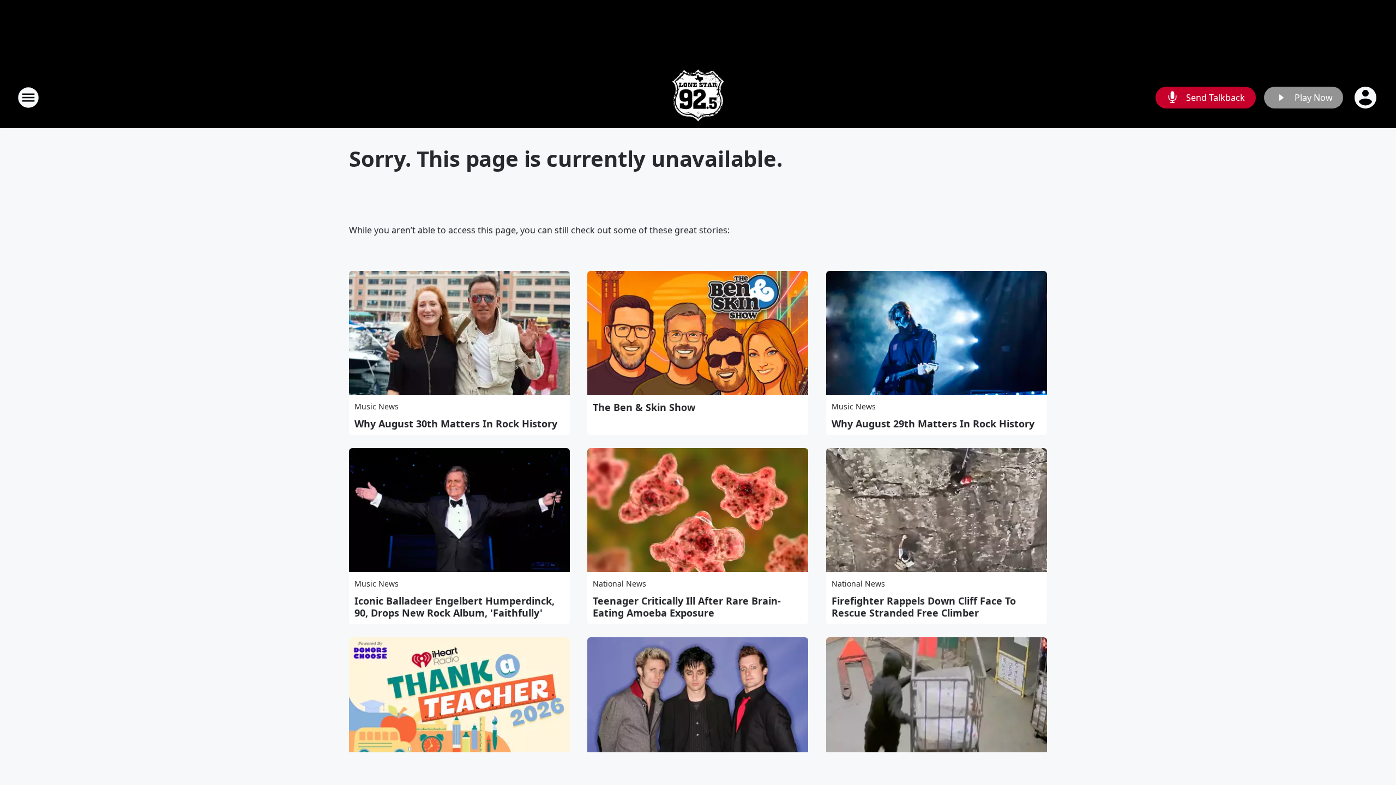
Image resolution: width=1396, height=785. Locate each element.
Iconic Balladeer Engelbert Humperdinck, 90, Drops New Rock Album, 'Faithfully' (454, 607)
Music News (376, 406)
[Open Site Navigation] (28, 97)
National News (619, 583)
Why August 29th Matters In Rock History (933, 424)
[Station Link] (698, 97)
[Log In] (1367, 97)
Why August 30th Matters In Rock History (455, 424)
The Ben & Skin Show (644, 407)
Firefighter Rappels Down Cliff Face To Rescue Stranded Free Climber (924, 607)
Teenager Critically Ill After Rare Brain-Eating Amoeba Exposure (687, 607)
